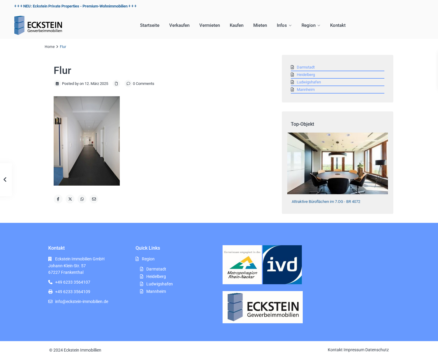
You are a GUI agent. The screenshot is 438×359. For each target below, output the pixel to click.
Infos (282, 25)
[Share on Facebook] (58, 199)
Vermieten (209, 25)
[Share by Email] (93, 199)
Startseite (149, 25)
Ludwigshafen (309, 82)
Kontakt (338, 25)
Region (309, 25)
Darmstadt (306, 67)
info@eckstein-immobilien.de (81, 301)
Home (50, 47)
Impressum (354, 349)
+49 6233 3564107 (72, 282)
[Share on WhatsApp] (81, 199)
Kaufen (236, 25)
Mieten (260, 25)
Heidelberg (306, 74)
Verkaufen (179, 25)
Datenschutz (377, 349)
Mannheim (306, 89)
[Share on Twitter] (70, 199)
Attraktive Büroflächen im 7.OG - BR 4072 (326, 201)
